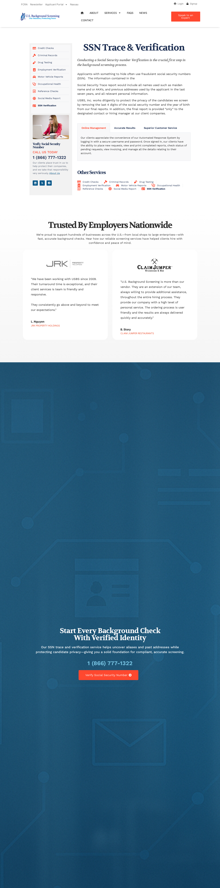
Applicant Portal (54, 4)
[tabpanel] (134, 147)
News (143, 12)
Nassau (74, 4)
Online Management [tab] (93, 127)
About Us (54, 173)
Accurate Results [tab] (124, 127)
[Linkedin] (35, 183)
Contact (87, 20)
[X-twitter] (42, 183)
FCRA (24, 4)
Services (110, 12)
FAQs (130, 12)
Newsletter (36, 4)
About (94, 12)
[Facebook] (49, 183)
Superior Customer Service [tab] (160, 127)
